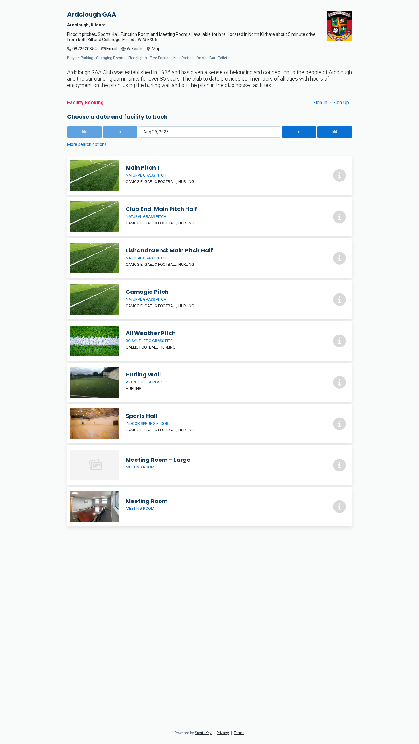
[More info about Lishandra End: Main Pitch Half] (339, 258)
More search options (87, 144)
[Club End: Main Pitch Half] (209, 216)
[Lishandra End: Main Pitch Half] (209, 258)
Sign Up (341, 102)
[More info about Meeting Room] (339, 506)
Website (134, 48)
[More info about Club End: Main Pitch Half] (339, 216)
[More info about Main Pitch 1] (339, 175)
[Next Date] (299, 132)
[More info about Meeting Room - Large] (339, 465)
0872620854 (84, 48)
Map (156, 48)
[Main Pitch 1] (209, 175)
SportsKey (203, 733)
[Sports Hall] (209, 423)
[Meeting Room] (209, 506)
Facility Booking (85, 102)
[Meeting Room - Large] (209, 465)
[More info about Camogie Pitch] (339, 299)
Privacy (223, 733)
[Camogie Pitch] (209, 299)
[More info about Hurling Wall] (339, 382)
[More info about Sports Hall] (339, 423)
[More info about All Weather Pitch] (339, 341)
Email (111, 48)
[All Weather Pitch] (209, 341)
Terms (239, 733)
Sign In (321, 102)
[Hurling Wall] (209, 382)
